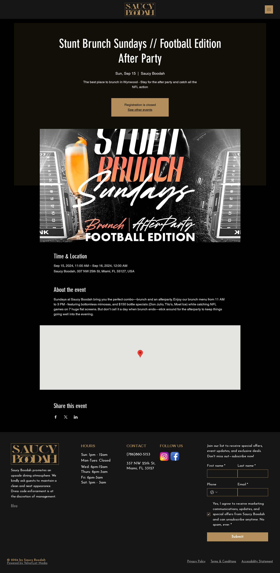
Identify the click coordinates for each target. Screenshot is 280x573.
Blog (14, 506)
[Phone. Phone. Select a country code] (214, 492)
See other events (140, 110)
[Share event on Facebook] (56, 417)
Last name (247, 466)
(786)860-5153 (138, 454)
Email (243, 484)
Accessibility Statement (257, 561)
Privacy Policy (196, 561)
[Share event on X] (66, 417)
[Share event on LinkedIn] (76, 417)
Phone (211, 484)
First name (216, 466)
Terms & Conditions (223, 561)
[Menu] (269, 9)
